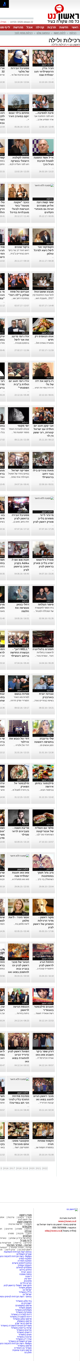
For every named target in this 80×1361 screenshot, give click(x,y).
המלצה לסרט (25, 1258)
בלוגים (21, 1217)
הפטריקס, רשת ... (21, 1147)
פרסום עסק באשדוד (22, 1319)
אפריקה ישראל (20, 470)
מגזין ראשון (25, 1215)
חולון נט (28, 1352)
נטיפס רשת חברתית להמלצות (18, 1252)
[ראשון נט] (72, 1209)
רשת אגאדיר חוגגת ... (44, 1013)
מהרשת (18, 27)
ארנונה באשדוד (24, 1336)
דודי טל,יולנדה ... (21, 745)
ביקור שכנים (22, 246)
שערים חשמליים (24, 1254)
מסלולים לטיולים (24, 1267)
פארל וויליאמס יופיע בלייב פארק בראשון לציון (43, 563)
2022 (44, 1168)
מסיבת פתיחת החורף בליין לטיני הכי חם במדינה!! (19, 1099)
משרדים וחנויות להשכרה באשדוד (16, 1325)
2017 (12, 1168)
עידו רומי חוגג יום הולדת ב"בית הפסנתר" (19, 384)
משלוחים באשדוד (23, 1310)
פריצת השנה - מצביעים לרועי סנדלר (20, 831)
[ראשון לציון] (57, 24)
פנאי (29, 1217)
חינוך (29, 1233)
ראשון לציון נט (25, 1249)
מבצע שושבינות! (44, 291)
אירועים (9, 1228)
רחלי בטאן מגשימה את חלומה (22, 608)
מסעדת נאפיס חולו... (44, 343)
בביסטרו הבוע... (46, 790)
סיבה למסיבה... (44, 112)
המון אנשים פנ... (46, 745)
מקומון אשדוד (25, 1287)
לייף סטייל (26, 1240)
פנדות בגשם (22, 693)
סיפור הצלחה (46, 604)
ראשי (75, 27)
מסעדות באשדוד (24, 1312)
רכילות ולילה (59, 44)
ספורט (19, 1228)
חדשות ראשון (24, 1221)
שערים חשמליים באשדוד (20, 1341)
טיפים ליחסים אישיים (22, 1263)
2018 (18, 1168)
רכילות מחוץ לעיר (24, 32)
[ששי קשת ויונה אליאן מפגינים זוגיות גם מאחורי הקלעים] (44, 185)
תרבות (51, 27)
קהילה (40, 27)
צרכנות (11, 1217)
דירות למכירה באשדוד (21, 1314)
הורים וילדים (26, 1283)
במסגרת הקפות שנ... (44, 1147)
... (53, 78)
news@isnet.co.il (67, 1221)
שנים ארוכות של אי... (19, 75)
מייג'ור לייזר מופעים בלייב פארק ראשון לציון (43, 518)
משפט (29, 1224)
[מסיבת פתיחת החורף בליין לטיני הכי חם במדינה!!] (19, 1079)
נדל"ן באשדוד (25, 1292)
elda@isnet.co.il (53, 1231)
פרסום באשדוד (24, 1345)
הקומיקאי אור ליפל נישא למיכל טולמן (44, 250)
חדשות (63, 27)
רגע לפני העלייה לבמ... (18, 164)
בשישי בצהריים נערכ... (43, 700)
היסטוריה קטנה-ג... (45, 968)
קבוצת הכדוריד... (46, 1102)
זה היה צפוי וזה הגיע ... (43, 387)
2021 (38, 1168)
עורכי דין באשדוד (24, 1339)
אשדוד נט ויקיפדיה (23, 1348)
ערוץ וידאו (10, 1249)
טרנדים (28, 1242)
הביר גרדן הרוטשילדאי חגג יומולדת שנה (44, 71)
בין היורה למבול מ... (20, 790)
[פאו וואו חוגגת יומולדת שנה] (19, 856)
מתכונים (28, 1281)
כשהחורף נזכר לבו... (44, 834)
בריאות (18, 1242)
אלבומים (27, 1226)
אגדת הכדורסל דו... (45, 1058)
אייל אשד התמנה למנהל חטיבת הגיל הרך (44, 161)
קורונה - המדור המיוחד (19, 1245)
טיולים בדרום (25, 1269)
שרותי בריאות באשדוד (21, 1328)
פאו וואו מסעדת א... (20, 879)
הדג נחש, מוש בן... (20, 521)
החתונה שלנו (43, 32)
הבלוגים (27, 1235)
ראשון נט (74, 44)
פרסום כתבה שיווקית (22, 1350)
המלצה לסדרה (24, 1261)
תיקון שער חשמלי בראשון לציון (18, 1285)
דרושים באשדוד (24, 1332)
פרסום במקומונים (23, 1305)
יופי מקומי (23, 425)
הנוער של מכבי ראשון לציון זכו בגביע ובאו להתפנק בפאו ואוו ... (18, 968)
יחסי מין (28, 1278)
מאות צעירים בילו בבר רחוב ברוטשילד (43, 474)
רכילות (73, 32)
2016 (5, 1168)
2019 (25, 1168)
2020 (31, 1168)
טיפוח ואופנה (25, 1274)
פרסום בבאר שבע (23, 1323)
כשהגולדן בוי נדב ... (45, 879)
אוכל (30, 27)
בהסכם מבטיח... (21, 343)
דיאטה (28, 1276)
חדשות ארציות (15, 1224)
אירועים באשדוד (24, 1330)
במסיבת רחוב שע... (20, 298)
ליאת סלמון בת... (21, 924)
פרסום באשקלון (24, 1321)
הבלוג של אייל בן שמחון (20, 1238)
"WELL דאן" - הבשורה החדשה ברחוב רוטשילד (19, 652)
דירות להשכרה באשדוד (21, 1316)
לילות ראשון (59, 32)
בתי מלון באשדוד (24, 1301)
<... (27, 119)
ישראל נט (27, 1290)
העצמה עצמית (24, 1265)
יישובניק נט (26, 1303)
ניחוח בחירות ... (22, 1013)
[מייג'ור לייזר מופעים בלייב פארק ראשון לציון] (44, 498)
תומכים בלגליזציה (43, 649)
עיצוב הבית (26, 1272)
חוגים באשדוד (25, 1334)
